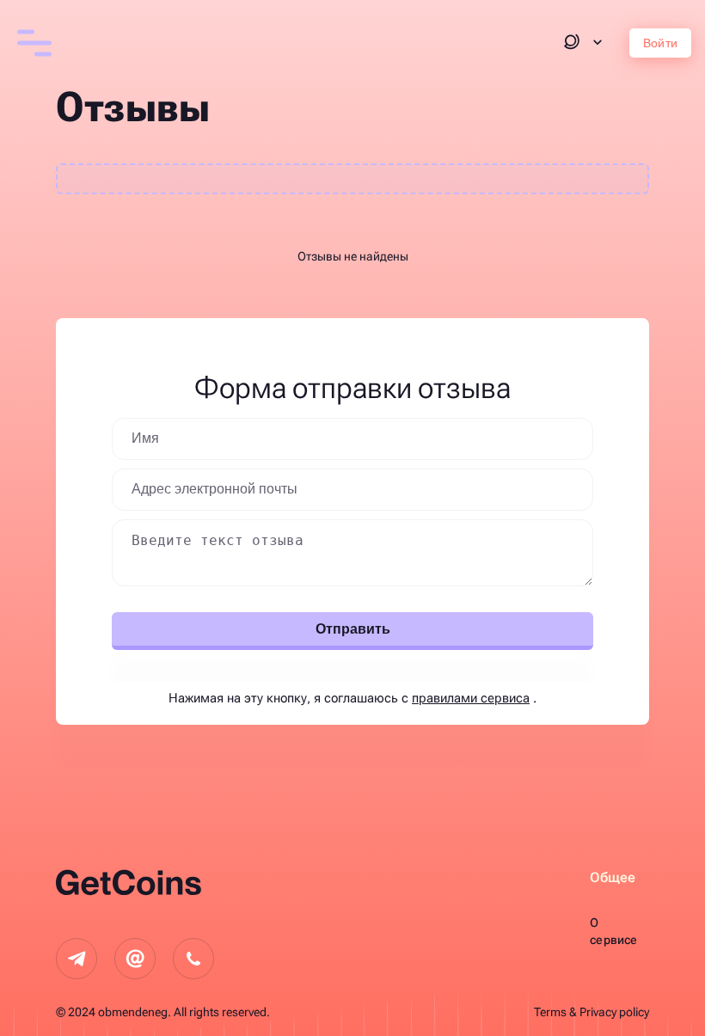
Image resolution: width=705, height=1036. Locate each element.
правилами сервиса (471, 698)
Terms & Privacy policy (591, 1012)
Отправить (353, 629)
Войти (660, 43)
